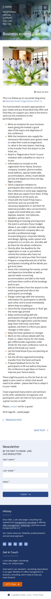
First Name (8, 460)
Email (5, 482)
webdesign (25, 525)
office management (11, 525)
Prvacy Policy (38, 595)
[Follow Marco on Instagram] (26, 544)
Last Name (8, 471)
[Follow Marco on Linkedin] (15, 544)
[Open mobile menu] (45, 8)
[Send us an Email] (4, 544)
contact (13, 406)
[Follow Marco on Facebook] (20, 544)
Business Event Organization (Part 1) (24, 101)
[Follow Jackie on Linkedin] (10, 544)
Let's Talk (10, 584)
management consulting (25, 522)
